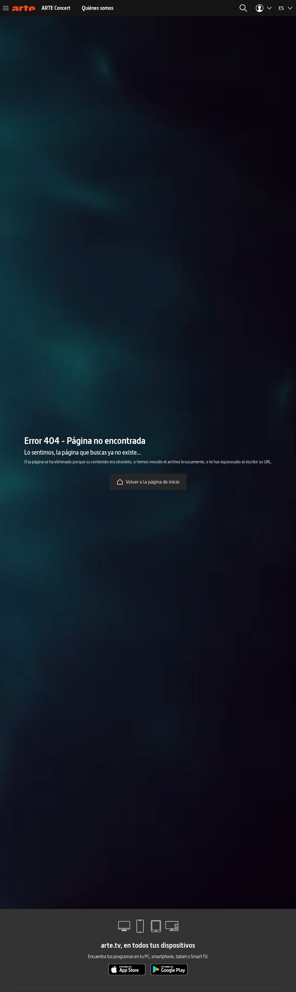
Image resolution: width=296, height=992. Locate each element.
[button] (243, 8)
